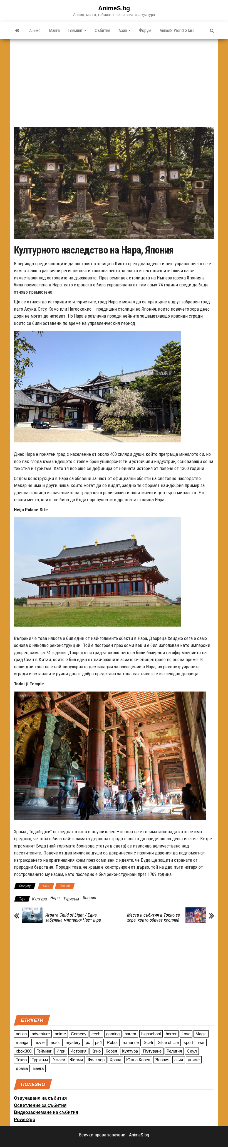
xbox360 (23, 1051)
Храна (115, 1059)
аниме (194, 1059)
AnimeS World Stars (177, 30)
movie (38, 1042)
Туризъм (71, 899)
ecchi (96, 1033)
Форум (145, 30)
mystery (73, 1042)
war (201, 1042)
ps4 (98, 1042)
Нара (55, 897)
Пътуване (152, 1051)
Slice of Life (168, 1042)
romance (131, 1042)
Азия (123, 30)
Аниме (35, 30)
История (78, 1051)
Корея (111, 1051)
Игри (60, 1051)
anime (60, 1033)
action (21, 1033)
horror (171, 1033)
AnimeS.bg (114, 8)
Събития (102, 30)
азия (178, 1059)
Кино (96, 1051)
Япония (65, 886)
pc (88, 1042)
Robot (112, 1042)
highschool (151, 1033)
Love (186, 1033)
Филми (76, 1059)
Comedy (78, 1033)
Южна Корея (138, 1059)
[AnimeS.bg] (17, 30)
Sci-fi (148, 1042)
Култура (39, 899)
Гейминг (76, 30)
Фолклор (96, 1059)
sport (188, 1042)
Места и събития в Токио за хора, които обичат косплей (153, 917)
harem (130, 1033)
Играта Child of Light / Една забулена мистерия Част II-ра (73, 917)
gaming (113, 1033)
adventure (41, 1033)
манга (38, 1068)
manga (22, 1042)
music (55, 1042)
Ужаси (59, 1059)
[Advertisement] (114, 81)
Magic (201, 1033)
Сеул (192, 1051)
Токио (21, 1059)
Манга (54, 30)
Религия (174, 1051)
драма (22, 1068)
